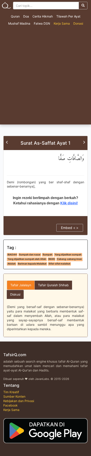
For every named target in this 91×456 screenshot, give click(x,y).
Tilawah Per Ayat (68, 16)
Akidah (12, 263)
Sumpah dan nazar (29, 254)
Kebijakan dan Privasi (18, 401)
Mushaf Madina (19, 23)
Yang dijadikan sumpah (68, 254)
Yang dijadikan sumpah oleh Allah (27, 259)
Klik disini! (69, 203)
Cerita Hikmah (42, 16)
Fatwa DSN (42, 23)
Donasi (78, 23)
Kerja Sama (62, 23)
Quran (15, 16)
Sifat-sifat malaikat (59, 263)
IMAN (51, 259)
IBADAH (12, 254)
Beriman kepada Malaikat (32, 263)
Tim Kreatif (11, 392)
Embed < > (69, 228)
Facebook (10, 405)
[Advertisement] (45, 76)
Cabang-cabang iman (69, 259)
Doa (26, 16)
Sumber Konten (14, 396)
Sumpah (47, 254)
